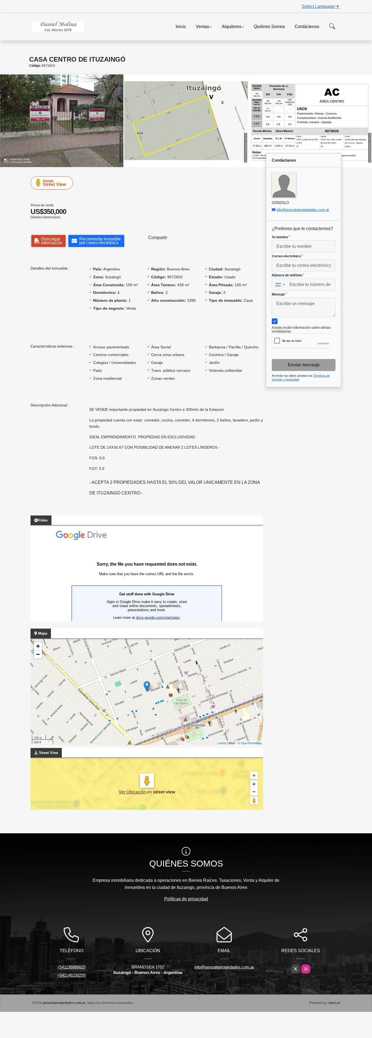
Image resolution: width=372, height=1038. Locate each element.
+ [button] (38, 646)
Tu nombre (281, 237)
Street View (54, 183)
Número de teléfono (288, 275)
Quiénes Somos (269, 26)
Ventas (202, 26)
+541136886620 (71, 967)
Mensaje (279, 294)
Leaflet (221, 743)
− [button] (38, 654)
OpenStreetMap (251, 743)
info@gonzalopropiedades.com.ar (302, 210)
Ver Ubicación (133, 792)
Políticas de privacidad (186, 899)
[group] (61, 120)
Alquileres (231, 26)
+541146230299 (71, 975)
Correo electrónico (287, 256)
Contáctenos (307, 26)
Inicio (181, 26)
